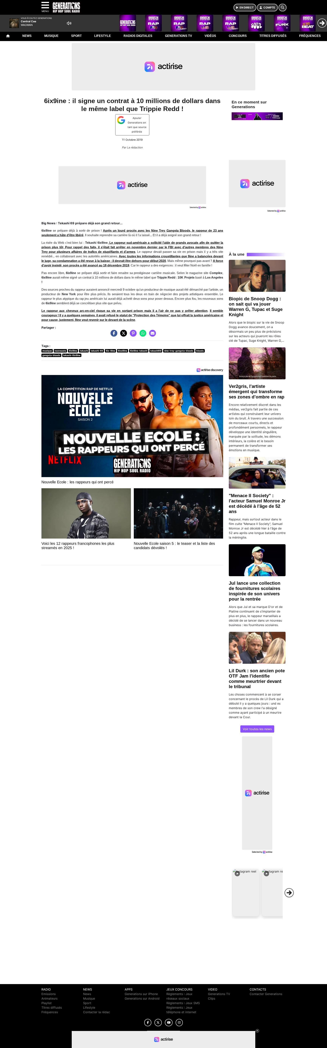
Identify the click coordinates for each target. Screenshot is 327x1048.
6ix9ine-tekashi (138, 350)
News (27, 35)
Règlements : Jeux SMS (183, 1003)
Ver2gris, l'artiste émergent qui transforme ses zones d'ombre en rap (256, 391)
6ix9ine (73, 350)
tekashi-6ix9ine (71, 355)
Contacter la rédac (96, 1012)
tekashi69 (155, 350)
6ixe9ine (122, 350)
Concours (238, 35)
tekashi (84, 350)
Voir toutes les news (257, 729)
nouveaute (60, 350)
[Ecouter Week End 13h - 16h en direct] (257, 116)
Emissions (48, 994)
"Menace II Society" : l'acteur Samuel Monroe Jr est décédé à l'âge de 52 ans (257, 503)
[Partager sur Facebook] (113, 335)
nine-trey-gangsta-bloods (178, 350)
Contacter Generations (266, 994)
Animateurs (49, 998)
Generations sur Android (142, 998)
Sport (76, 35)
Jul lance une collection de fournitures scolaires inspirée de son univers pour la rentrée (254, 591)
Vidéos (210, 35)
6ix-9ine (110, 350)
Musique (51, 35)
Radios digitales (138, 35)
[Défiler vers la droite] (289, 892)
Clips (211, 998)
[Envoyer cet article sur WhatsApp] (142, 335)
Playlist (46, 1003)
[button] (246, 892)
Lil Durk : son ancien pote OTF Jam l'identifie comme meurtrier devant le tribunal (257, 678)
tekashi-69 (97, 350)
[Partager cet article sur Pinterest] (132, 335)
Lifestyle (102, 35)
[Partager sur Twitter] (122, 335)
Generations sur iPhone (141, 994)
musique (47, 350)
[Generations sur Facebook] (147, 1022)
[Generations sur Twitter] (158, 1022)
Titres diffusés (273, 35)
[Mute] (69, 23)
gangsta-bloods (51, 355)
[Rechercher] (283, 7)
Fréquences (310, 35)
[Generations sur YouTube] (169, 1022)
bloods (200, 350)
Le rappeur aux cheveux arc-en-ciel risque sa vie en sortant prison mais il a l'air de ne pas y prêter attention (124, 310)
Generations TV (178, 35)
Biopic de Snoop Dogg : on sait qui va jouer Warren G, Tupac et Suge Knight (256, 306)
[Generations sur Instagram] (179, 1022)
